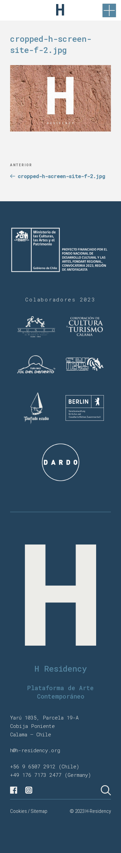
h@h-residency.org (35, 750)
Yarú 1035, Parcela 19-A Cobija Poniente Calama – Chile (44, 726)
